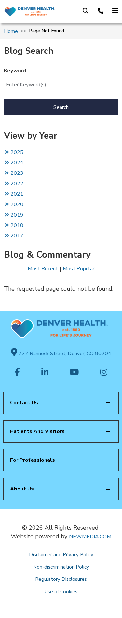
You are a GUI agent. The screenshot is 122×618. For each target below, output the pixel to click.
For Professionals (32, 460)
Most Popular (78, 268)
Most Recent (43, 268)
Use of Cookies (61, 591)
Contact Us (24, 402)
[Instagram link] (104, 372)
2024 (16, 162)
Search (61, 107)
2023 (16, 173)
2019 (16, 215)
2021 (16, 194)
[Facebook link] (17, 372)
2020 (16, 204)
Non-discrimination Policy (61, 567)
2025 (16, 152)
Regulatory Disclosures (61, 579)
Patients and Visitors (37, 431)
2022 (16, 183)
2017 (17, 235)
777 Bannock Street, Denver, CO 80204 (64, 353)
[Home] (29, 11)
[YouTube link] (74, 372)
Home (11, 31)
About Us (22, 488)
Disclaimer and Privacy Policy (61, 554)
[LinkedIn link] (45, 372)
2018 (16, 225)
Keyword (15, 71)
